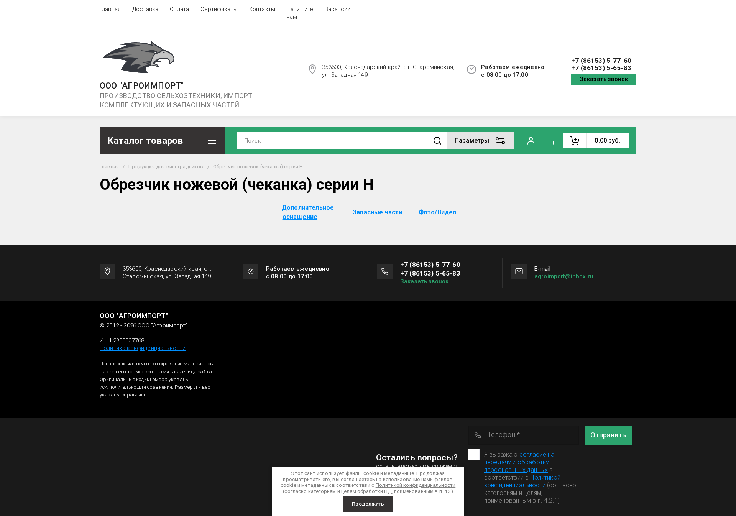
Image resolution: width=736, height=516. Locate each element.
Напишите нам (300, 13)
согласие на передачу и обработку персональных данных (519, 462)
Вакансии (337, 9)
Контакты (262, 9)
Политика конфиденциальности (143, 348)
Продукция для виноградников (165, 166)
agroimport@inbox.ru (563, 276)
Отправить (608, 435)
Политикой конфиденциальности (522, 481)
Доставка (145, 9)
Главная (110, 9)
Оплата (179, 9)
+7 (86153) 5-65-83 (601, 68)
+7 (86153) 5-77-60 (601, 60)
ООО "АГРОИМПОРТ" (142, 85)
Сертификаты (219, 9)
